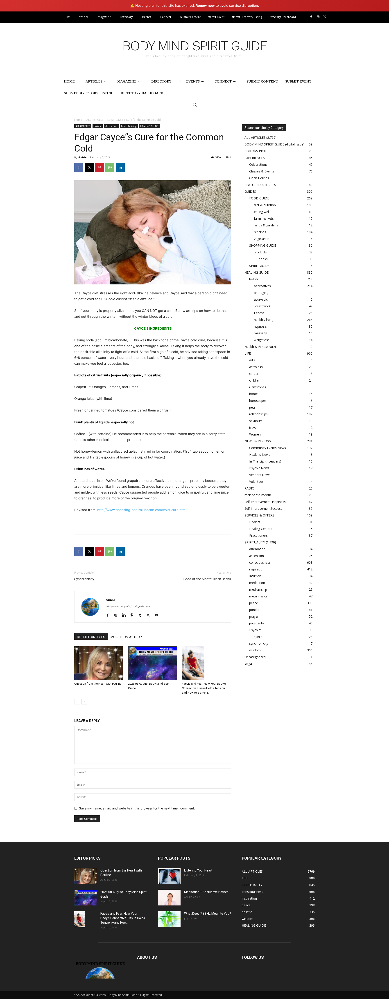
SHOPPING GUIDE (262, 245)
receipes (260, 232)
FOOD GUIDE (259, 198)
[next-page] (84, 701)
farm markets (264, 218)
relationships (258, 414)
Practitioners (258, 535)
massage (260, 333)
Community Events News (267, 448)
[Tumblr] (141, 615)
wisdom (255, 650)
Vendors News (259, 475)
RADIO (249, 488)
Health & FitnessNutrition (262, 346)
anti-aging (261, 293)
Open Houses (259, 178)
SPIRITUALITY (254, 542)
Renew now (205, 5)
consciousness (260, 562)
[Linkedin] (120, 167)
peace (253, 603)
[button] (194, 104)
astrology (256, 367)
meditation (257, 583)
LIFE (247, 353)
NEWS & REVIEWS (257, 441)
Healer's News (259, 454)
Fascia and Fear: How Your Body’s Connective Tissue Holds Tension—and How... (122, 918)
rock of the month (257, 495)
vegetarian (261, 239)
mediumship (258, 589)
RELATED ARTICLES (91, 637)
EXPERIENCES (254, 158)
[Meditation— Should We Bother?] (169, 897)
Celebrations (258, 164)
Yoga (248, 664)
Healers (254, 522)
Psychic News (259, 468)
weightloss (261, 340)
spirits (258, 637)
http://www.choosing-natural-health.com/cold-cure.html (141, 510)
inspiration (256, 569)
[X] (325, 17)
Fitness (259, 313)
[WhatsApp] (109, 167)
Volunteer (256, 481)
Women (255, 434)
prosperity (256, 623)
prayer (253, 616)
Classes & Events (261, 171)
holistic (97, 126)
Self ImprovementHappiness (265, 502)
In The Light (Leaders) (265, 461)
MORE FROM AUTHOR (126, 637)
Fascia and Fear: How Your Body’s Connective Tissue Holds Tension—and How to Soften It (204, 688)
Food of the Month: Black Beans (207, 579)
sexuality (255, 421)
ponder (254, 610)
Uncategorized (255, 657)
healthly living (128, 126)
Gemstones (257, 387)
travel (253, 427)
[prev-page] (77, 701)
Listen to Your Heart (198, 870)
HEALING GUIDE (149, 126)
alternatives (111, 126)
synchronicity (258, 643)
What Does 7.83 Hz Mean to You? (207, 913)
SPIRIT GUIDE (259, 266)
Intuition (255, 576)
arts (252, 360)
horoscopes (258, 400)
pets (252, 407)
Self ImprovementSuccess (263, 508)
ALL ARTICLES (94, 120)
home (253, 394)
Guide (82, 157)
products (260, 252)
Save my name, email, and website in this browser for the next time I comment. (137, 808)
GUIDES (250, 191)
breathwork (262, 306)
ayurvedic (261, 299)
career (253, 373)
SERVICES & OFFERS (259, 515)
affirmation (257, 549)
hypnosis (260, 326)
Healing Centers (260, 529)
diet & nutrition (265, 205)
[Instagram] (318, 17)
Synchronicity (84, 579)
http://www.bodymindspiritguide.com (128, 606)
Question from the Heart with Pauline (97, 683)
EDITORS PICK (255, 151)
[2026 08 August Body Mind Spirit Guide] (152, 663)
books (263, 259)
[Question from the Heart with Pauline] (98, 663)
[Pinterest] (99, 167)
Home (78, 120)
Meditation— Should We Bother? (207, 892)
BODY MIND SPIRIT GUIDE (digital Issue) (274, 144)
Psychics (255, 630)
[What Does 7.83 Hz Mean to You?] (169, 919)
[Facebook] (311, 17)
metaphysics (258, 596)
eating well (261, 212)
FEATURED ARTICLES (260, 185)
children (254, 380)
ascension (256, 556)
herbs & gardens (266, 225)
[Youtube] (158, 615)
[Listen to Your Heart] (169, 876)
